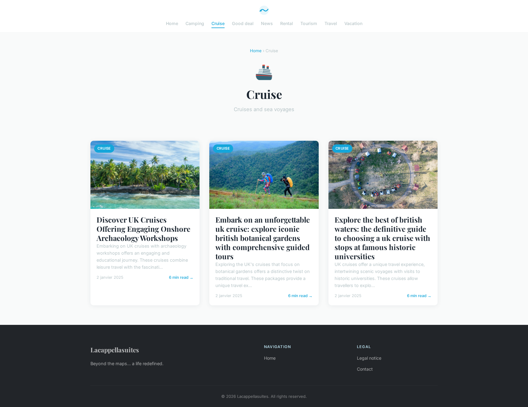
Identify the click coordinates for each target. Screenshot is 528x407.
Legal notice (369, 358)
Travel (330, 23)
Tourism (308, 23)
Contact (365, 369)
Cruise (218, 23)
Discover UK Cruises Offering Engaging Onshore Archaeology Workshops (143, 229)
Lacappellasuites (114, 349)
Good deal (243, 23)
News (267, 23)
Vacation (353, 23)
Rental (286, 23)
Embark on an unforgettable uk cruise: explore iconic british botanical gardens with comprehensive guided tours (262, 238)
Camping (194, 23)
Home (172, 23)
